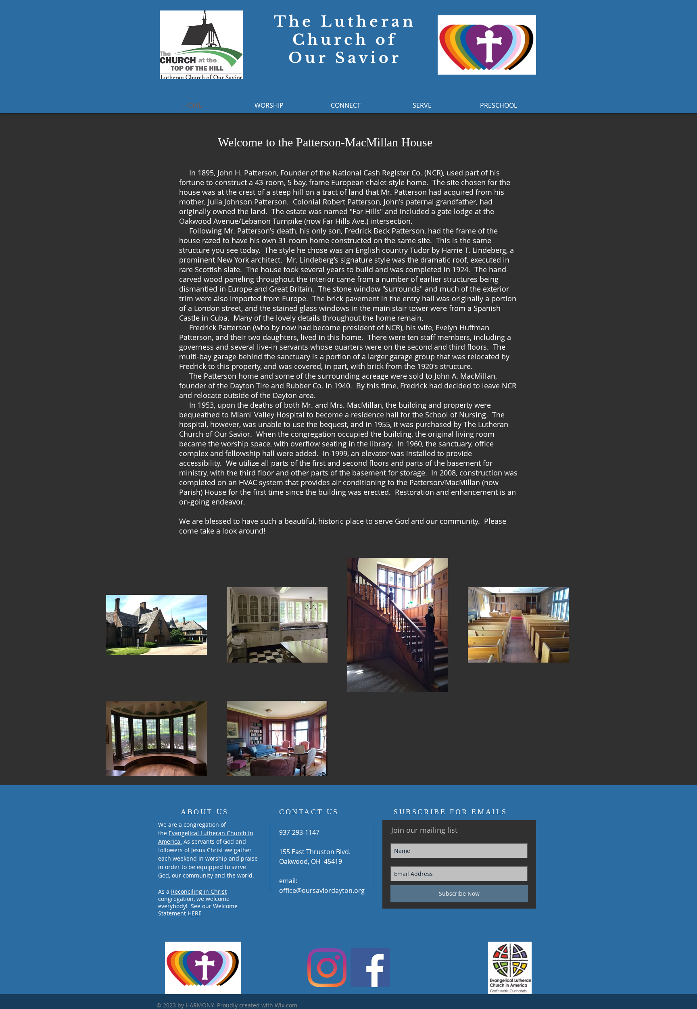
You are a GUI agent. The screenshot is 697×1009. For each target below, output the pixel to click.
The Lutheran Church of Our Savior (345, 40)
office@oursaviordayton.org (322, 890)
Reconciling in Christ (199, 891)
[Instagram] (326, 967)
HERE (195, 913)
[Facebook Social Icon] (370, 967)
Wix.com (286, 1005)
